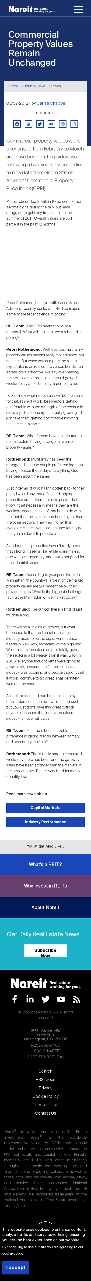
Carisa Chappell (52, 103)
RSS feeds (46, 1080)
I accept (15, 1267)
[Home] (31, 9)
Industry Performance (45, 822)
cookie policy (12, 1253)
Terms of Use (45, 1105)
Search (45, 1071)
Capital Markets (45, 808)
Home (13, 86)
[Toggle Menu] (78, 10)
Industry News (34, 86)
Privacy (45, 1088)
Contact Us (45, 1113)
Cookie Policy (45, 1097)
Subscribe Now (45, 952)
